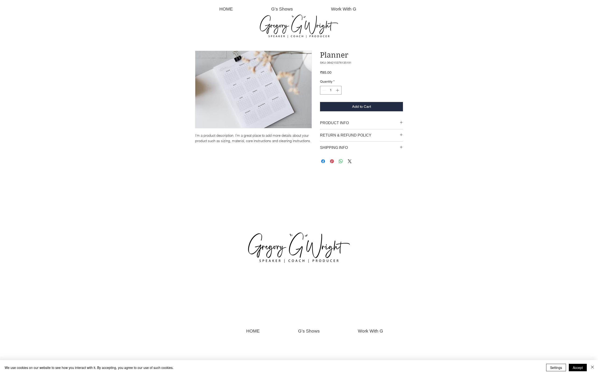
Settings (556, 367)
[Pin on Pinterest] (332, 161)
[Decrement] (324, 90)
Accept (578, 367)
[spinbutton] (331, 90)
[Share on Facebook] (323, 161)
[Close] (592, 367)
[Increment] (338, 90)
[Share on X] (349, 161)
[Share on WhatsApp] (341, 161)
